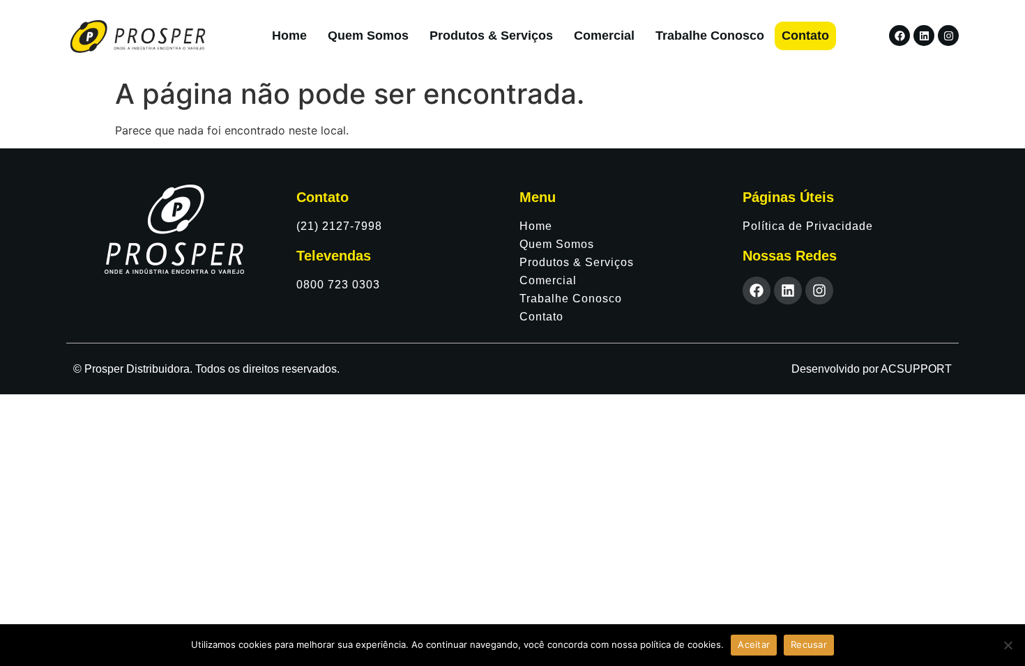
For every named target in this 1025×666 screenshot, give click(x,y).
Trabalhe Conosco (709, 35)
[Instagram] (948, 35)
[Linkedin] (923, 35)
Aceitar (754, 644)
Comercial (604, 35)
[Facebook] (899, 35)
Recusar (809, 644)
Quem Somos (368, 35)
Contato (805, 35)
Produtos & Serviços (491, 35)
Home (289, 35)
